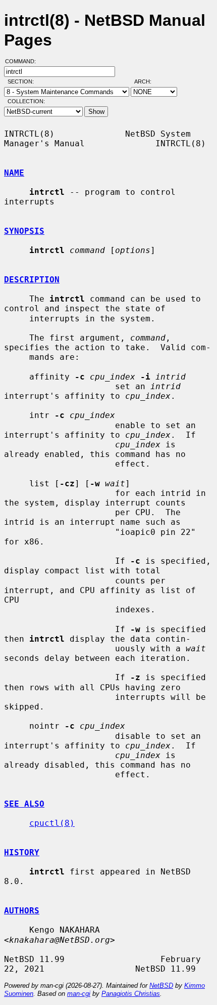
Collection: (26, 101)
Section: (23, 81)
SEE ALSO (24, 804)
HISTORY (21, 852)
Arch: (147, 81)
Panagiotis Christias (130, 993)
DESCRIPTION (32, 279)
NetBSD (161, 985)
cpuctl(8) (52, 823)
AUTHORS (21, 910)
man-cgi (78, 993)
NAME (14, 173)
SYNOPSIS (24, 231)
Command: (23, 61)
